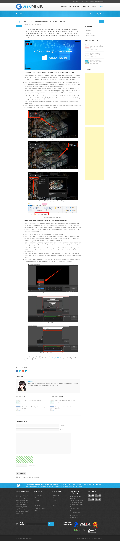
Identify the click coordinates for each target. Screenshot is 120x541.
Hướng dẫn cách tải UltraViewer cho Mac (95, 54)
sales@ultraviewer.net (77, 515)
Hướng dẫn (85, 6)
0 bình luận (39, 24)
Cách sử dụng (56, 497)
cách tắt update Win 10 (55, 358)
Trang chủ (92, 14)
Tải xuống (76, 6)
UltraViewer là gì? (65, 6)
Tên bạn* (62, 425)
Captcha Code (31, 465)
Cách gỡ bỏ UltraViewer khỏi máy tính (31, 400)
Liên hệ (37, 500)
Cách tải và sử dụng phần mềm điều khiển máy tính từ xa (96, 46)
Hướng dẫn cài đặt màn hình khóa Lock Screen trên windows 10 (96, 62)
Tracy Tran (27, 24)
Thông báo (88, 30)
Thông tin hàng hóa (40, 511)
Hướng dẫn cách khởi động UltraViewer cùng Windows (33, 407)
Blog (101, 6)
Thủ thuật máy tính (90, 35)
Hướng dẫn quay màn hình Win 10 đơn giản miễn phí (44, 21)
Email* (61, 430)
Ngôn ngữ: (92, 1)
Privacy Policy (28, 538)
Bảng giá (94, 6)
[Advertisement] (94, 99)
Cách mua (55, 500)
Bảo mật (55, 503)
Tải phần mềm (38, 495)
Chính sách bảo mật (40, 508)
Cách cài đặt (56, 495)
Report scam (75, 517)
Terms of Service (20, 538)
